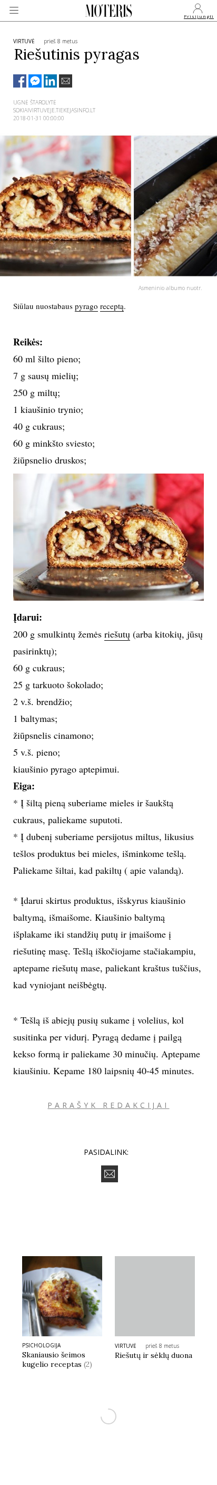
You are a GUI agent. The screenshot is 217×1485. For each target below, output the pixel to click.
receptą (112, 306)
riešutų (117, 634)
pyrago (86, 306)
